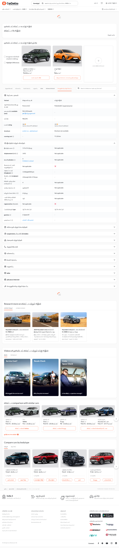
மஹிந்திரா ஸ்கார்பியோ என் (12, 470)
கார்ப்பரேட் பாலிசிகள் (6, 525)
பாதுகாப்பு (35, 88)
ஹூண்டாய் (63, 419)
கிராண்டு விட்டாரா (103, 421)
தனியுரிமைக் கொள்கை (7, 522)
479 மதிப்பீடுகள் (34, 126)
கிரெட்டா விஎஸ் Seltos (22, 428)
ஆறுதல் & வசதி (8, 88)
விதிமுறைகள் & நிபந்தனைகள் (9, 519)
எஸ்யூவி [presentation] (6, 446)
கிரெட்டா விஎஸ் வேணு (59, 428)
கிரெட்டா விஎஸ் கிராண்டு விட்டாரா (97, 428)
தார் (79, 480)
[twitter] (102, 543)
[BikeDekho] (95, 524)
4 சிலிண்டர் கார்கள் (28, 161)
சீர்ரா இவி (51, 480)
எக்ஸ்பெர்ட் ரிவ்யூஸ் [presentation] (8, 308)
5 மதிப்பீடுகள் (65, 126)
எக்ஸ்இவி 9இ (39, 480)
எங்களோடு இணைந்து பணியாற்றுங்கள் (11, 516)
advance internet (50, 88)
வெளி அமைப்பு (27, 88)
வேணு (62, 421)
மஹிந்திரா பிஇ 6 (37, 470)
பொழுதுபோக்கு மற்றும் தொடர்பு (65, 88)
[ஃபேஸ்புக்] (98, 543)
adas (41, 88)
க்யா (24, 419)
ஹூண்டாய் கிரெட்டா (29, 69)
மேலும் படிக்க (111, 35)
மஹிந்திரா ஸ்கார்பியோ (67, 470)
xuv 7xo (23, 480)
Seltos (25, 421)
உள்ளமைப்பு (18, 88)
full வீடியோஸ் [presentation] (14, 355)
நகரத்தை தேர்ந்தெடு (109, 9)
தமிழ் (95, 3)
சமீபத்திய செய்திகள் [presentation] (20, 308)
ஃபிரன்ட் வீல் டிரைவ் (28, 220)
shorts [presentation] (5, 355)
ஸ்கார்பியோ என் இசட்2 (67, 480)
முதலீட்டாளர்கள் (5, 528)
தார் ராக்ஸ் (11, 480)
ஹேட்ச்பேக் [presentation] (13, 446)
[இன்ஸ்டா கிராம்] (111, 543)
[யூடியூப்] (107, 543)
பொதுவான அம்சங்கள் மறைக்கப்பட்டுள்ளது (12, 58)
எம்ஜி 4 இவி (57, 69)
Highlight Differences (12, 62)
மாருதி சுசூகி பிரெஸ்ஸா (95, 470)
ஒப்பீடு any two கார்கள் (10, 434)
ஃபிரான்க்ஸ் (107, 480)
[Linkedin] (116, 543)
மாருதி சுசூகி (101, 419)
